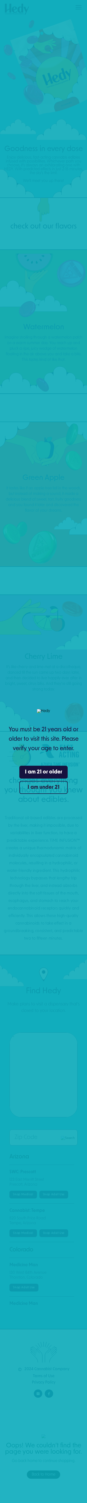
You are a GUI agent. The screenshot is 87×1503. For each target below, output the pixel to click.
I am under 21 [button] (43, 787)
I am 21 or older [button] (43, 772)
